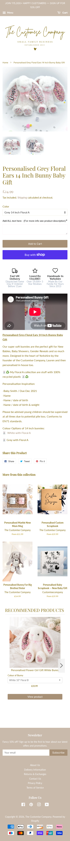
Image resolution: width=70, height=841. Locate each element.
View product (35, 696)
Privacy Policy (35, 783)
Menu (10, 12)
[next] (61, 666)
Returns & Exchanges (35, 774)
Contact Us (35, 778)
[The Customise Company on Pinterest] (31, 805)
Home (5, 62)
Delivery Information (35, 769)
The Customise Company (38, 816)
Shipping (22, 197)
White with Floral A (19, 432)
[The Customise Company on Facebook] (23, 805)
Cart (64, 12)
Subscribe (58, 752)
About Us (35, 765)
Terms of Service (35, 787)
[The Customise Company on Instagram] (39, 805)
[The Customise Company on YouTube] (47, 805)
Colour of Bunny (15, 675)
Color (6, 206)
